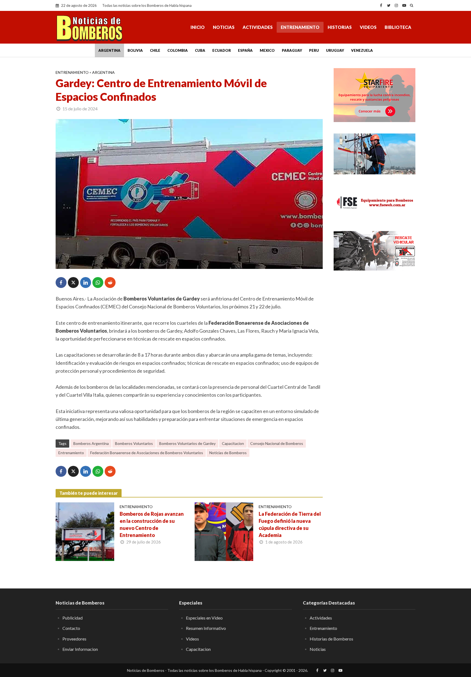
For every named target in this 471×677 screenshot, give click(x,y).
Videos (368, 27)
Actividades (258, 27)
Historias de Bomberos (331, 638)
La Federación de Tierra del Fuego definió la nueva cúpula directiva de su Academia (290, 524)
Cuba (200, 50)
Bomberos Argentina (91, 443)
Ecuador (221, 50)
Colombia (177, 50)
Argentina (109, 50)
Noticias (223, 27)
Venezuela (362, 50)
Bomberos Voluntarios (134, 443)
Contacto (71, 628)
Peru (314, 50)
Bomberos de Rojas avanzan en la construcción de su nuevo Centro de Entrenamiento (152, 524)
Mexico (267, 50)
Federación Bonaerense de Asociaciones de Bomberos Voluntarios (146, 452)
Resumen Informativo (206, 628)
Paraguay (292, 50)
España (245, 50)
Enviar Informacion (80, 649)
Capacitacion (233, 443)
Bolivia (135, 50)
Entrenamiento (300, 27)
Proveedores (74, 638)
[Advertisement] (374, 363)
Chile (155, 50)
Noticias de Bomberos (228, 452)
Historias (340, 27)
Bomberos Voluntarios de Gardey (187, 443)
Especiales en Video (204, 617)
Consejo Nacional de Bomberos (276, 443)
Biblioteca (398, 27)
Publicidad (72, 617)
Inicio (198, 27)
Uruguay (335, 50)
